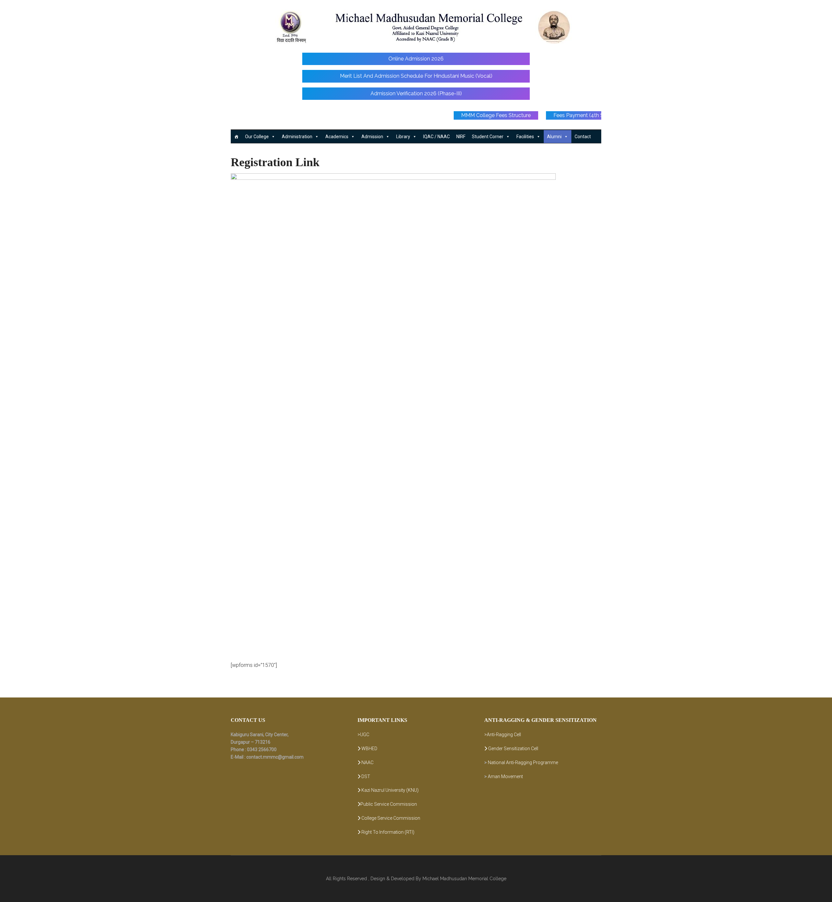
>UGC (363, 734)
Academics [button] (336, 136)
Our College (257, 136)
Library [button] (403, 136)
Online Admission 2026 (416, 59)
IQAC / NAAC (436, 136)
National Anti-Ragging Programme (523, 762)
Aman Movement (505, 776)
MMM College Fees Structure (524, 115)
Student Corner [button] (487, 136)
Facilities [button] (525, 136)
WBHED (368, 748)
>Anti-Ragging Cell (502, 734)
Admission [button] (372, 136)
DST (365, 776)
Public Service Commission (388, 804)
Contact (583, 136)
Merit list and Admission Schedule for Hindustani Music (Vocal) (416, 76)
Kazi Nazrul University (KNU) (389, 790)
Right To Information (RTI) (387, 832)
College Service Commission (390, 818)
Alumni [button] (554, 136)
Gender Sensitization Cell (512, 748)
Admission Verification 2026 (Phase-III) (416, 93)
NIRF (460, 136)
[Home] (236, 136)
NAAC (366, 762)
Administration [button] (297, 136)
